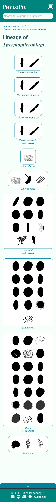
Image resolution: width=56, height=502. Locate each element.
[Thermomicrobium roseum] (22, 63)
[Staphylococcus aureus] (28, 215)
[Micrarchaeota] (28, 405)
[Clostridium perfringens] (16, 228)
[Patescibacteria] (16, 305)
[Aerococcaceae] (28, 202)
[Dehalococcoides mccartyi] (28, 179)
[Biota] (40, 341)
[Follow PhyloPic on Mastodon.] (18, 497)
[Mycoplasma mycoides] (22, 241)
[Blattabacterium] (16, 266)
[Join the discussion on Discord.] (24, 497)
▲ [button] (28, 485)
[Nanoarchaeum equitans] (40, 392)
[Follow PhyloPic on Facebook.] (30, 497)
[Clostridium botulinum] (34, 241)
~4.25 (28, 431)
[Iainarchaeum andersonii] (16, 418)
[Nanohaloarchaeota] (40, 405)
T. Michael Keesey (31, 492)
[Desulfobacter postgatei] (28, 318)
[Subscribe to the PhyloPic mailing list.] (12, 496)
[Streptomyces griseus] (16, 215)
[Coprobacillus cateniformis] (16, 202)
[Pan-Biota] (16, 444)
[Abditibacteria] (40, 202)
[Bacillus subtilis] (28, 228)
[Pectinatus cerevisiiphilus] (40, 228)
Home (6, 26)
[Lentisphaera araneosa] (28, 292)
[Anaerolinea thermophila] (40, 179)
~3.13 (28, 253)
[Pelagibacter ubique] (40, 292)
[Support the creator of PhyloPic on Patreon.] (40, 497)
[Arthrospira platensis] (40, 215)
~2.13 (28, 143)
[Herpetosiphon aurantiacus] (28, 156)
